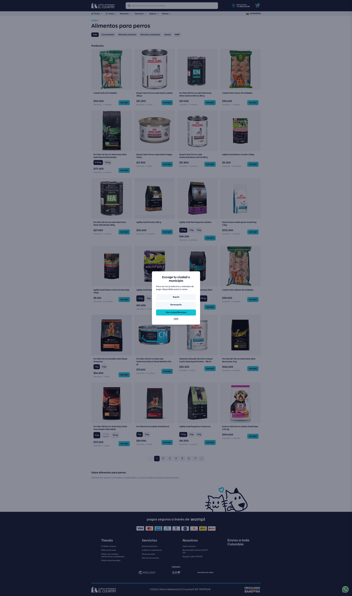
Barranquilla (176, 305)
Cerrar (176, 318)
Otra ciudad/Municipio (176, 312)
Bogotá (176, 297)
